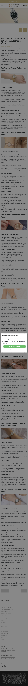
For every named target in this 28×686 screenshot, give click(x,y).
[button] (14, 350)
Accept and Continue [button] (14, 346)
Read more (4, 343)
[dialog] (14, 343)
